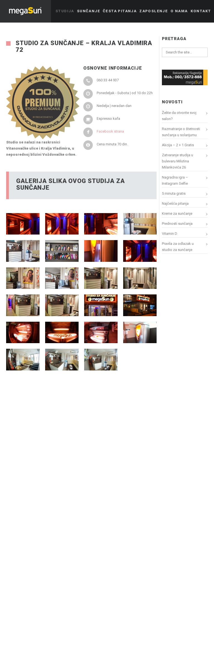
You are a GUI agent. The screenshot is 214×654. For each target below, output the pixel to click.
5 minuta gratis (174, 193)
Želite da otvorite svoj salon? (179, 116)
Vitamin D (169, 233)
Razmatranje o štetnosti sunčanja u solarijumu (181, 132)
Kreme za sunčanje (177, 213)
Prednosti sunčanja (177, 223)
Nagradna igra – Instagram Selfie (175, 180)
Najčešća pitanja (175, 203)
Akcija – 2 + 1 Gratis (178, 145)
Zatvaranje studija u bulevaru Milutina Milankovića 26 (177, 161)
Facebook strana (110, 131)
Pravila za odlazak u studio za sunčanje (178, 246)
